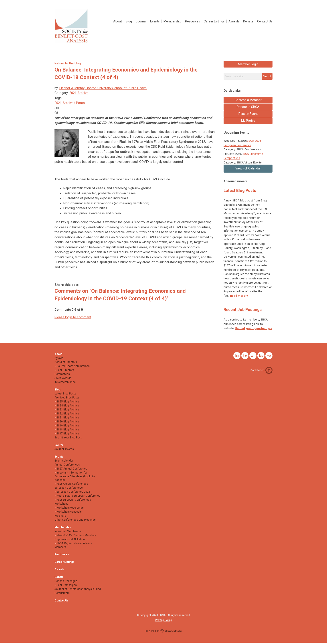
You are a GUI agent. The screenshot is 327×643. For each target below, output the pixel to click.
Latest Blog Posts (240, 190)
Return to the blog (67, 63)
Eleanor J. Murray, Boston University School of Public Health (103, 88)
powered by (152, 630)
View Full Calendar (248, 168)
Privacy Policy (163, 620)
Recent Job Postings (243, 309)
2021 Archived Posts (69, 103)
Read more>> (239, 295)
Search (267, 76)
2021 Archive (78, 93)
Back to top (257, 370)
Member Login (248, 64)
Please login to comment (72, 317)
